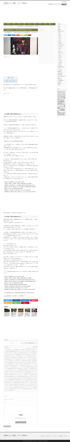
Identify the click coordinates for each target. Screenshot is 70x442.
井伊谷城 (13, 128)
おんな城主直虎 (26, 32)
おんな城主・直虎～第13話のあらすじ (10, 80)
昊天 (5, 258)
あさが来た (59, 63)
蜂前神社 (16, 219)
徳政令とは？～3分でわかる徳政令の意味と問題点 (13, 141)
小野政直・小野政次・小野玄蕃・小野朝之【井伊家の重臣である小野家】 (17, 183)
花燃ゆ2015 (59, 83)
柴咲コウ (22, 32)
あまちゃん (59, 65)
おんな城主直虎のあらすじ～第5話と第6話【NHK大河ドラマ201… (34, 315)
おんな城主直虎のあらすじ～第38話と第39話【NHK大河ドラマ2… (20, 315)
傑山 (36, 256)
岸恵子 (61, 104)
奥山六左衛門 (31, 144)
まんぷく (59, 54)
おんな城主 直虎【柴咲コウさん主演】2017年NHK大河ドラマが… (7, 315)
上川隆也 (61, 96)
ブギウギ (59, 38)
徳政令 (32, 87)
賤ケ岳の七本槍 (61, 114)
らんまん (59, 40)
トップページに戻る (7, 426)
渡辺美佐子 (60, 112)
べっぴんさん (60, 60)
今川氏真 (26, 229)
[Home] (5, 26)
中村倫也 (64, 96)
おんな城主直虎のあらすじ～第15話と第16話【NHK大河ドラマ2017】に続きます (19, 292)
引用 (36, 346)
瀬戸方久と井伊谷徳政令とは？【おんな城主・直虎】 (14, 181)
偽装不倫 (61, 99)
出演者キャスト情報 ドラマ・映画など (16, 3)
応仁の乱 (63, 104)
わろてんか (59, 57)
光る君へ (59, 26)
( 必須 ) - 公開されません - (9, 399)
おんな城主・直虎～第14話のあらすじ (10, 81)
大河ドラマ (15, 32)
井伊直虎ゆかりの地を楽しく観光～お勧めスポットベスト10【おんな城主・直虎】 (19, 191)
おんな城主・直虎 (16, 84)
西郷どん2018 (60, 78)
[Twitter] (64, 436)
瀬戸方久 (8, 147)
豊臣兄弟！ (59, 29)
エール (59, 49)
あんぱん (59, 35)
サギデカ (63, 94)
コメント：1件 (34, 32)
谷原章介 (61, 113)
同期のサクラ (62, 102)
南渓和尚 (15, 119)
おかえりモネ (60, 46)
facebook (65, 1)
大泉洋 (64, 103)
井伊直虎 (10, 87)
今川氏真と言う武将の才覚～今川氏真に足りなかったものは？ (15, 287)
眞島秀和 (63, 112)
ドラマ (59, 68)
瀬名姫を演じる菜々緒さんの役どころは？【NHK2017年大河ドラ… (13, 315)
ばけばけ (59, 37)
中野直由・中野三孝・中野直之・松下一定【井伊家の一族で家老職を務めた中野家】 (20, 186)
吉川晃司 (59, 102)
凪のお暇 (63, 99)
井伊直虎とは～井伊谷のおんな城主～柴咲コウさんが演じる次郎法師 (17, 286)
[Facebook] (65, 436)
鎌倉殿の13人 (60, 71)
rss (62, 1)
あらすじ (19, 32)
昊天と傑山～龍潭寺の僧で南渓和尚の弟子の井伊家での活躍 (15, 284)
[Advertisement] (35, 14)
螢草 (59, 113)
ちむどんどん (60, 43)
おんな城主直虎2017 (8, 32)
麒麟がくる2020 (60, 74)
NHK (29, 32)
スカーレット (60, 51)
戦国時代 (62, 106)
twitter (64, 1)
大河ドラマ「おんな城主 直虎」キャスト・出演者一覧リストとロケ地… (27, 315)
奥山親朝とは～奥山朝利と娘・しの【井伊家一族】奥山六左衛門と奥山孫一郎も (19, 185)
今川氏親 (5, 237)
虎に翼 (59, 32)
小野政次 (20, 119)
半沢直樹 (60, 101)
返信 (34, 346)
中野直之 (5, 116)
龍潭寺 (10, 119)
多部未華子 (60, 103)
